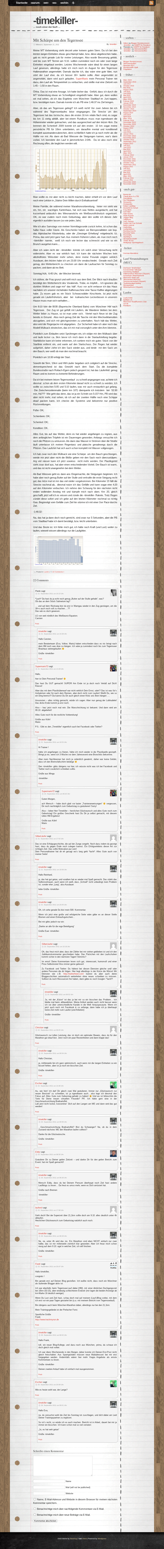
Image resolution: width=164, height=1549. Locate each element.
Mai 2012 (126, 149)
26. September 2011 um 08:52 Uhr (54, 1335)
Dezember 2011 (129, 159)
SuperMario (82, 78)
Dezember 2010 (129, 182)
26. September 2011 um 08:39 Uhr (54, 1236)
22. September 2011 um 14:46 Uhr (51, 1086)
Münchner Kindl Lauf (131, 277)
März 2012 (127, 153)
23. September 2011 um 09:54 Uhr (54, 1053)
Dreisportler (127, 204)
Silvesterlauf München (131, 279)
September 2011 (129, 165)
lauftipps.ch (127, 300)
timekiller (42, 631)
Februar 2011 (128, 178)
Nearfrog (73, 1539)
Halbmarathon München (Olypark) (136, 274)
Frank (38, 1264)
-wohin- (64, 2)
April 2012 (127, 151)
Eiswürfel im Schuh (130, 208)
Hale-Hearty (128, 214)
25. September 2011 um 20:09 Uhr (51, 1385)
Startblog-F (127, 237)
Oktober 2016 (128, 86)
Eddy (37, 1152)
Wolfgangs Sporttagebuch (133, 242)
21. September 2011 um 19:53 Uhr (54, 742)
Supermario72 (41, 666)
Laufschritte (127, 298)
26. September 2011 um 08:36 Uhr (54, 1178)
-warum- (35, 2)
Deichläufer (127, 198)
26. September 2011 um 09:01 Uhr (54, 1405)
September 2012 (129, 141)
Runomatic (127, 235)
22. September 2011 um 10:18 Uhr (57, 946)
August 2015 (128, 90)
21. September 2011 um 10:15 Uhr (51, 593)
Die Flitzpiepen (129, 200)
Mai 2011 (126, 172)
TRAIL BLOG (128, 241)
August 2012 (128, 143)
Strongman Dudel (130, 239)
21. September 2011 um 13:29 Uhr (51, 669)
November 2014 (129, 107)
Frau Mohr (127, 210)
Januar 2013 (128, 134)
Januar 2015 (128, 103)
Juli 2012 (126, 145)
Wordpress (102, 1539)
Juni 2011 (127, 170)
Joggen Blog (128, 217)
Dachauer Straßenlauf (131, 268)
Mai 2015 (126, 95)
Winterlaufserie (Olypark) (133, 287)
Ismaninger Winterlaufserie (133, 275)
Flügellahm (127, 69)
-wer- (46, 2)
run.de (125, 304)
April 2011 (127, 174)
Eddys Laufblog (129, 206)
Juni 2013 (127, 132)
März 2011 (127, 176)
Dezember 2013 (129, 122)
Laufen (46, 572)
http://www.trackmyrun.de (47, 1319)
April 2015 (127, 97)
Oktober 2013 (128, 126)
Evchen (38, 1083)
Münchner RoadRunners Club (135, 302)
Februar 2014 (128, 120)
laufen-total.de (128, 225)
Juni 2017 (127, 84)
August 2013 (128, 128)
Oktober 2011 (128, 163)
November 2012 (129, 138)
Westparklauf (128, 285)
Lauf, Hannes (128, 221)
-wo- (54, 2)
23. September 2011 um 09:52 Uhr (60, 994)
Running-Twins (129, 233)
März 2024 (127, 80)
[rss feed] (151, 3)
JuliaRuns (127, 219)
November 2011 (129, 161)
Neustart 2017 (128, 65)
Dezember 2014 (129, 105)
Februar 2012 (128, 155)
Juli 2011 (126, 168)
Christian (39, 1027)
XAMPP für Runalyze (142, 45)
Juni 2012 (127, 147)
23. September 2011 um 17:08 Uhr (51, 1210)
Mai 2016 (126, 88)
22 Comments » (58, 572)
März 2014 (127, 118)
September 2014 (129, 111)
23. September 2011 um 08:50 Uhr (51, 1154)
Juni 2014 (127, 115)
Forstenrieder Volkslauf (132, 270)
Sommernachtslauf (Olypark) (134, 281)
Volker (125, 43)
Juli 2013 (126, 130)
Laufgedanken (128, 229)
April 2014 (127, 116)
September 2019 (129, 82)
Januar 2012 (128, 157)
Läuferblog (127, 227)
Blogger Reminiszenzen (140, 43)
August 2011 (128, 166)
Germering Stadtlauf (131, 272)
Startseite (22, 2)
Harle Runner (128, 216)
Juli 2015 (126, 91)
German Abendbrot (130, 253)
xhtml (84, 1539)
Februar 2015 (128, 101)
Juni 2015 (127, 93)
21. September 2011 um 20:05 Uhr (54, 905)
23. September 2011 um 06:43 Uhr (57, 794)
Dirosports (127, 202)
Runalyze (127, 305)
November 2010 (129, 184)
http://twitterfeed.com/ (73, 974)
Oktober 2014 (128, 109)
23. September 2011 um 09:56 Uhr (54, 1122)
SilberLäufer (40, 836)
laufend (38, 1207)
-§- (73, 2)
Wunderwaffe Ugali (130, 67)
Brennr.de (127, 194)
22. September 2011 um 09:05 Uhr (51, 1030)
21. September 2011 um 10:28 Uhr (54, 634)
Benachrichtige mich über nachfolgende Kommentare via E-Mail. (70, 1508)
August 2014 (128, 113)
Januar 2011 (128, 180)
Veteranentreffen (140, 49)
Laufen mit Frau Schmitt (132, 223)
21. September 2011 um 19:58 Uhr (54, 870)
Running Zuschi (129, 231)
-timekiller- (55, 20)
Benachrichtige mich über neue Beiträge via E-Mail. (63, 1514)
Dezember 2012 (129, 136)
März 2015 (127, 99)
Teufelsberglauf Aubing (132, 283)
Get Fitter (127, 212)
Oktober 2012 (128, 140)
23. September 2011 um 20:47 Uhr (51, 1266)
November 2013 (129, 124)
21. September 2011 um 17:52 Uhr (51, 839)
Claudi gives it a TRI (131, 196)
